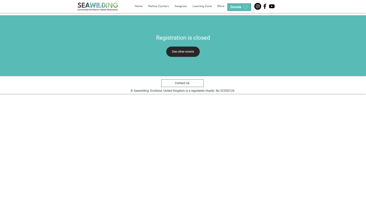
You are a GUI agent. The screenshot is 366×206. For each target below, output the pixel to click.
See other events (183, 51)
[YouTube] (271, 6)
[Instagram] (257, 6)
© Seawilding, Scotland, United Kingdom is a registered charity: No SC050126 (182, 91)
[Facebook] (264, 6)
